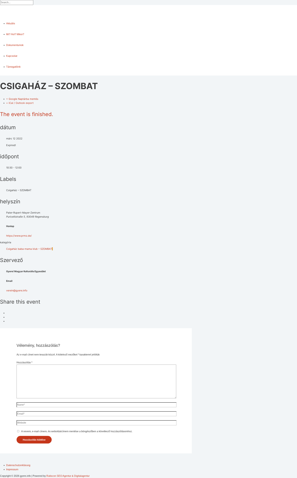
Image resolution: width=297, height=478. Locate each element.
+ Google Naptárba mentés (22, 98)
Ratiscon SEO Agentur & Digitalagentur (68, 476)
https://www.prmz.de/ (19, 235)
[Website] (97, 423)
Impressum (12, 469)
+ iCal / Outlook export (20, 102)
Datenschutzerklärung (18, 465)
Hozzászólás (24, 362)
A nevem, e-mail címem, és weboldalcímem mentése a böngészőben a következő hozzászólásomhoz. (76, 431)
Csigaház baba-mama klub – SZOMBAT (29, 248)
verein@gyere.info (16, 290)
